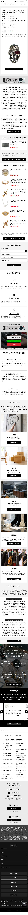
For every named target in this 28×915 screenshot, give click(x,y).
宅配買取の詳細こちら (14, 475)
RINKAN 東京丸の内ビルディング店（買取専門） (21, 760)
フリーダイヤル (12, 36)
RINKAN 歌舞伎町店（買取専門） (21, 750)
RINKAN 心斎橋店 (6, 774)
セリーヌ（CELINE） (8, 828)
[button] (26, 1)
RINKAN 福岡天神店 (20, 776)
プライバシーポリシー (21, 900)
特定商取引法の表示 (12, 900)
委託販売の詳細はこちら (14, 543)
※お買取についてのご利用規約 (6, 778)
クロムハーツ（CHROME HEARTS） (9, 834)
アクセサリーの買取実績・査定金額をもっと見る (14, 238)
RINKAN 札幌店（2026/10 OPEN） (21, 767)
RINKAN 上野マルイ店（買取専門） (21, 763)
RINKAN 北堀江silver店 (7, 776)
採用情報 (2, 903)
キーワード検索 (4, 248)
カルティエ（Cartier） (9, 835)
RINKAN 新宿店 (19, 745)
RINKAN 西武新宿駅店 (7, 749)
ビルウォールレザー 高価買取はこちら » (14, 68)
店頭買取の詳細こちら (14, 509)
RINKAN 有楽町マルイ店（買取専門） (7, 763)
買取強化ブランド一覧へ (5, 730)
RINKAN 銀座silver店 (7, 755)
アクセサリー (12, 23)
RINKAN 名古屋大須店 (7, 770)
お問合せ (15, 901)
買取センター (12, 27)
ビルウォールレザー (14, 18)
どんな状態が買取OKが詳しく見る (14, 684)
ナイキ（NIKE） (23, 831)
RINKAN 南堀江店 (19, 774)
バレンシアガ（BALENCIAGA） (11, 830)
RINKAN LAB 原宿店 (20, 753)
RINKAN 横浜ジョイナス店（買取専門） (8, 767)
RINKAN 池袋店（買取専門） (7, 760)
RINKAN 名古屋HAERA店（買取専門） (20, 771)
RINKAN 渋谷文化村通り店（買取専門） (8, 746)
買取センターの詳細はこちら (14, 131)
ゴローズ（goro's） (19, 834)
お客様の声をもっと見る (14, 724)
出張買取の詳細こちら (14, 442)
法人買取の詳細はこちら (14, 579)
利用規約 (6, 900)
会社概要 (2, 900)
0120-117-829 (15, 796)
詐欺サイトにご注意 (9, 901)
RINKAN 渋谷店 (6, 743)
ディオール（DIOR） (16, 828)
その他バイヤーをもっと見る (14, 640)
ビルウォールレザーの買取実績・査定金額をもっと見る (14, 159)
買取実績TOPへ (14, 265)
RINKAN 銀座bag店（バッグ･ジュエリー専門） (21, 756)
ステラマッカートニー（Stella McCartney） (13, 832)
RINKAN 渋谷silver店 (20, 743)
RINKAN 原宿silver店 (7, 753)
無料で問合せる (14, 808)
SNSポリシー (3, 901)
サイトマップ (21, 901)
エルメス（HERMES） (17, 827)
